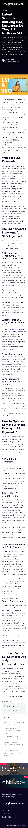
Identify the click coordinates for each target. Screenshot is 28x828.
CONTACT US (6, 814)
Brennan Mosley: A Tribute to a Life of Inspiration (13, 769)
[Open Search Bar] (24, 10)
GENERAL (7, 702)
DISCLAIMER (6, 817)
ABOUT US (6, 810)
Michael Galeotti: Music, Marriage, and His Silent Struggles (12, 753)
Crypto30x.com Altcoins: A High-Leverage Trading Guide (13, 730)
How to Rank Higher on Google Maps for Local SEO (13, 782)
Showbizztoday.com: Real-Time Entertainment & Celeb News (13, 744)
